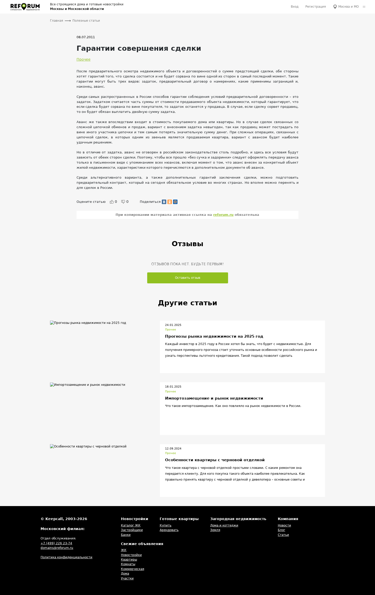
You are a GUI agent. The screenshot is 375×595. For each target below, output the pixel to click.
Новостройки (131, 555)
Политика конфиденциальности (66, 557)
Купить (165, 525)
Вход (294, 6)
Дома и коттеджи (224, 525)
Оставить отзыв (187, 278)
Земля (215, 530)
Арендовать (169, 530)
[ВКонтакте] (164, 202)
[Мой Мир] (175, 202)
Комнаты (128, 564)
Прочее (84, 59)
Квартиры (129, 559)
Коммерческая (132, 569)
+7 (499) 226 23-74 (56, 543)
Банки (126, 535)
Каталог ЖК (131, 525)
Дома (125, 573)
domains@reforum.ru (57, 548)
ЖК (124, 550)
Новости (284, 525)
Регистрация (315, 6)
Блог (281, 530)
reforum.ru (223, 215)
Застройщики (132, 530)
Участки (127, 578)
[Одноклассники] (169, 202)
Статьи (283, 535)
